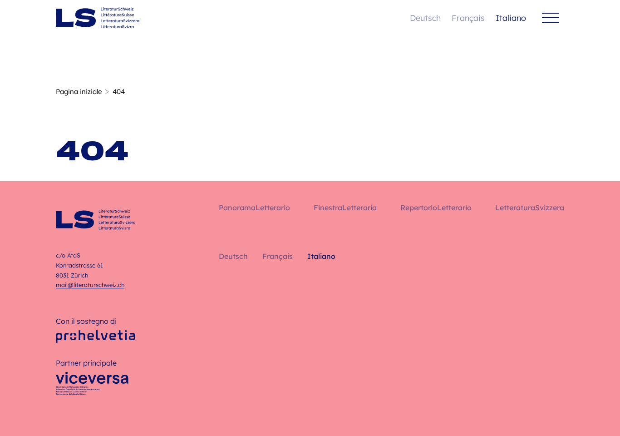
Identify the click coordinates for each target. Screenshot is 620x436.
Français (468, 18)
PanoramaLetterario (254, 207)
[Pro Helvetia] (95, 336)
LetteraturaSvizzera (529, 207)
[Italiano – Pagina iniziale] (97, 17)
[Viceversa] (92, 386)
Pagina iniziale (79, 91)
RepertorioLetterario (436, 207)
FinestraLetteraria (345, 207)
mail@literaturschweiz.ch (90, 284)
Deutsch (425, 18)
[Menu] (550, 18)
